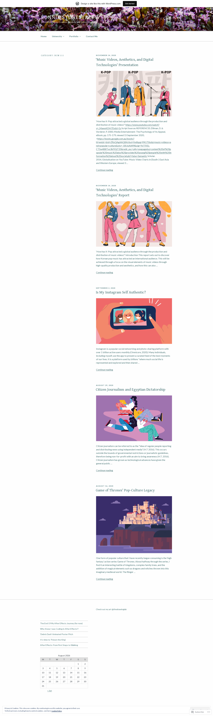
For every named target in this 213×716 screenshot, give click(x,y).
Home (44, 36)
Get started (129, 3)
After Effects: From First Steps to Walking (59, 645)
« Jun (49, 690)
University (57, 36)
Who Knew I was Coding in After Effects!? (59, 629)
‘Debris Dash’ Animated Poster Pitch (56, 634)
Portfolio (73, 36)
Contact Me (92, 36)
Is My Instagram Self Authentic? (121, 292)
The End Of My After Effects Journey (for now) (61, 623)
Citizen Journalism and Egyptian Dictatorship (130, 389)
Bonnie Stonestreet (69, 17)
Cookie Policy (56, 711)
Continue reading (104, 170)
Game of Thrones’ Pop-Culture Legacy (125, 490)
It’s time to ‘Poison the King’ (53, 639)
